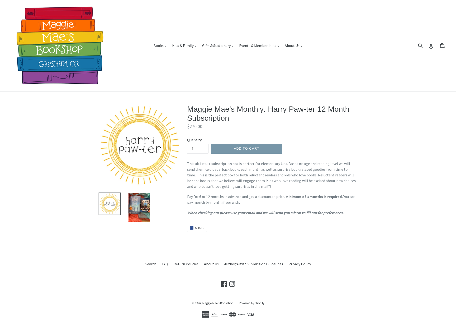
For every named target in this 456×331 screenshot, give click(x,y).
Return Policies (186, 264)
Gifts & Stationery (219, 45)
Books (161, 45)
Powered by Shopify (251, 303)
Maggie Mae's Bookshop (217, 303)
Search (150, 264)
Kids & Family (185, 45)
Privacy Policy (300, 264)
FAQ (165, 264)
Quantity (194, 140)
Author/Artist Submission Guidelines (253, 264)
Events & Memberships (260, 45)
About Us (295, 45)
